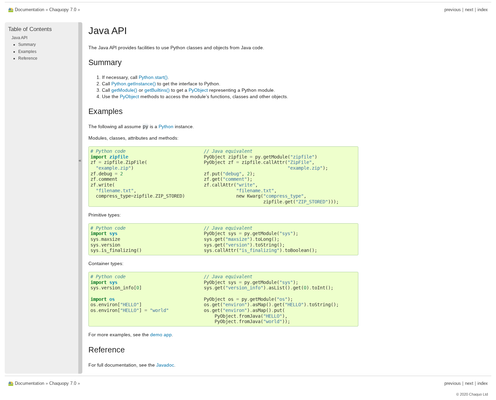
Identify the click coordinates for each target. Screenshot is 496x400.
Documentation (29, 9)
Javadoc (165, 365)
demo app (161, 334)
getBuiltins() (157, 90)
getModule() (124, 90)
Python (166, 126)
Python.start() (153, 77)
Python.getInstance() (133, 83)
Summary (27, 44)
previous (452, 9)
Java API (19, 37)
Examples (27, 51)
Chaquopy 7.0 (62, 9)
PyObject (198, 90)
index (482, 9)
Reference (27, 58)
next (469, 9)
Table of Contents (30, 29)
